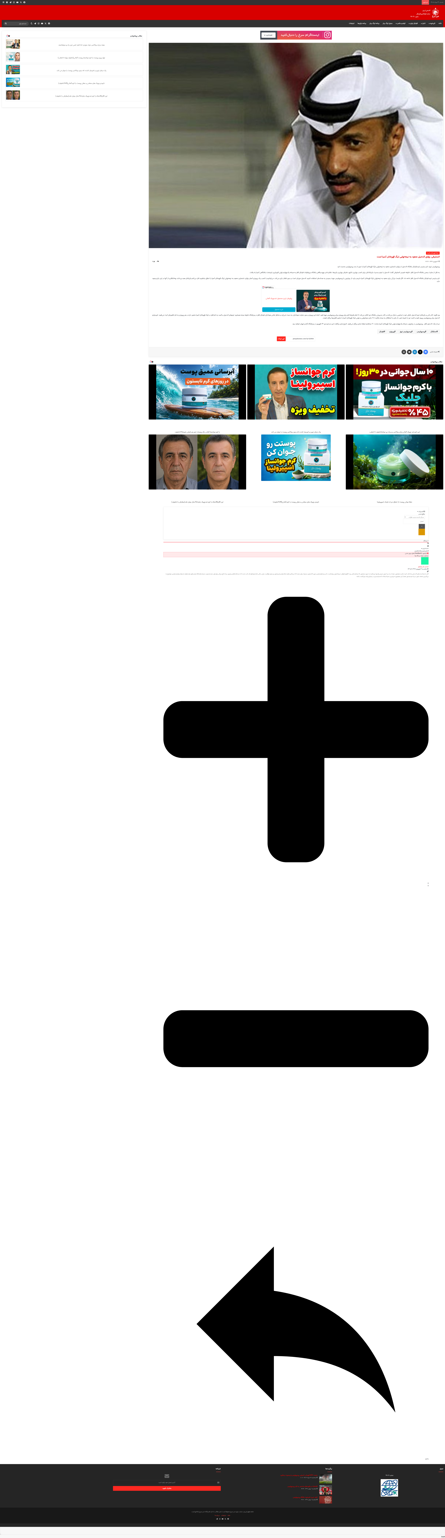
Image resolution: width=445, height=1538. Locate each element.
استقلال (434, 331)
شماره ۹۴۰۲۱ (389, 1475)
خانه (440, 23)
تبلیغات (351, 23)
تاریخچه (432, 23)
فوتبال (381, 331)
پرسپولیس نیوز (405, 331)
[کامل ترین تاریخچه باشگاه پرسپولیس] (325, 1500)
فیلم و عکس (401, 23)
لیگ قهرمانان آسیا (432, 253)
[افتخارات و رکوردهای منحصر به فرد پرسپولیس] (325, 1489)
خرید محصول (279, 309)
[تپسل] (263, 287)
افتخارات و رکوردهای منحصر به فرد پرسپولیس (303, 1486)
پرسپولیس (421, 331)
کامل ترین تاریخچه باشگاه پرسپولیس (305, 1497)
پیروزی (391, 331)
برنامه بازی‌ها (362, 23)
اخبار (423, 23)
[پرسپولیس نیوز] (426, 12)
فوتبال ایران (414, 23)
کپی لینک (281, 338)
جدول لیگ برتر (388, 23)
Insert (443, 1537)
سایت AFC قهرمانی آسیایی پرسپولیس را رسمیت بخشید (299, 1475)
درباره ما (217, 1515)
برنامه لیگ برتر (374, 23)
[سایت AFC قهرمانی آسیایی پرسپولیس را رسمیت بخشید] (325, 1479)
